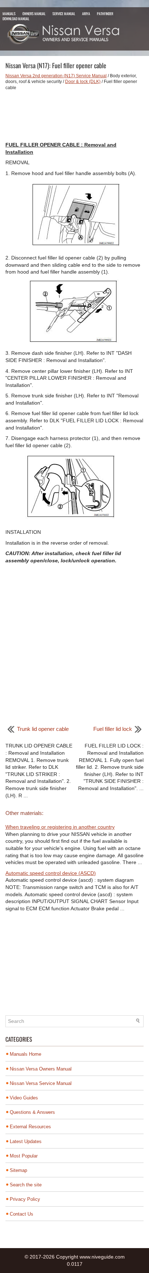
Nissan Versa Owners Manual (41, 1069)
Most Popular (24, 1156)
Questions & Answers (32, 1112)
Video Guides (24, 1097)
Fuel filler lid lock (112, 729)
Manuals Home (25, 1054)
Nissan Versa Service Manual (41, 1083)
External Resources (30, 1126)
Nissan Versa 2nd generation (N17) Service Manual (56, 75)
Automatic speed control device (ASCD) (50, 873)
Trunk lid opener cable (43, 729)
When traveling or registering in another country (60, 827)
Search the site (26, 1184)
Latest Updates (26, 1141)
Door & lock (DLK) (83, 81)
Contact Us (21, 1214)
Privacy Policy (25, 1199)
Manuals (9, 13)
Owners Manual (34, 13)
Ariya (86, 13)
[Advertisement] (74, 116)
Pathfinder (105, 13)
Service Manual (63, 13)
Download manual (16, 18)
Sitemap (18, 1170)
